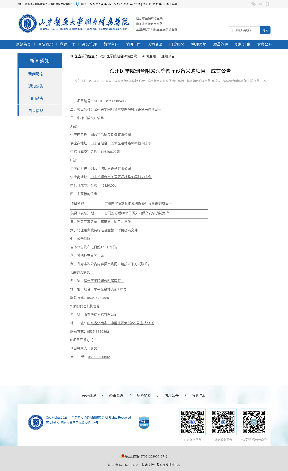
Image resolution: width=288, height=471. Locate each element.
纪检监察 (242, 44)
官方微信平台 (192, 439)
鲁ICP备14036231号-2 (123, 465)
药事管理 (116, 395)
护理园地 (198, 44)
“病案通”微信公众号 (254, 439)
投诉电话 (199, 395)
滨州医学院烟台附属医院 (118, 56)
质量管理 (220, 44)
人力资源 (155, 44)
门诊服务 (176, 44)
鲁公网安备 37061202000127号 (146, 456)
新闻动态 (35, 73)
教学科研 (111, 44)
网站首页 (23, 44)
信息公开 (264, 44)
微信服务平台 (223, 439)
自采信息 (35, 110)
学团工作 (133, 44)
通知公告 (35, 86)
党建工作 (67, 44)
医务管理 (89, 44)
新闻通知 (149, 56)
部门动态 (35, 98)
